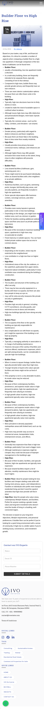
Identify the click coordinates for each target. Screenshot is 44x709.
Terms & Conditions (9, 621)
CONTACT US (9, 697)
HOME (6, 672)
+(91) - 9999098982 (15, 612)
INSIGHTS (7, 692)
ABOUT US (8, 677)
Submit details (22, 574)
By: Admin (18, 49)
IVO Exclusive (9, 682)
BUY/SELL (7, 687)
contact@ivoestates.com (11, 615)
